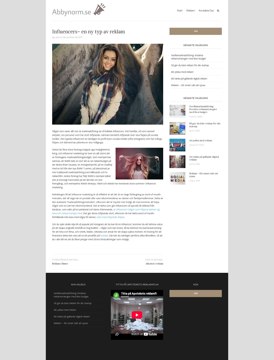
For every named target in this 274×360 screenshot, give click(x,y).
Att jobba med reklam (182, 71)
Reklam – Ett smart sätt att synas (188, 85)
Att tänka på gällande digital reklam (189, 78)
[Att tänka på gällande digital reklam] (177, 161)
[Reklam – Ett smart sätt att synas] (177, 177)
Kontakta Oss (206, 10)
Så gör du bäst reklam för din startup (190, 65)
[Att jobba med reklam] (177, 144)
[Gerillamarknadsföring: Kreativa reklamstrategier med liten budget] (177, 109)
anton (58, 37)
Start (180, 10)
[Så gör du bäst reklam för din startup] (177, 128)
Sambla (104, 235)
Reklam (190, 10)
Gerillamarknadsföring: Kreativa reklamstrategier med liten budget (203, 109)
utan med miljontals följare (110, 217)
